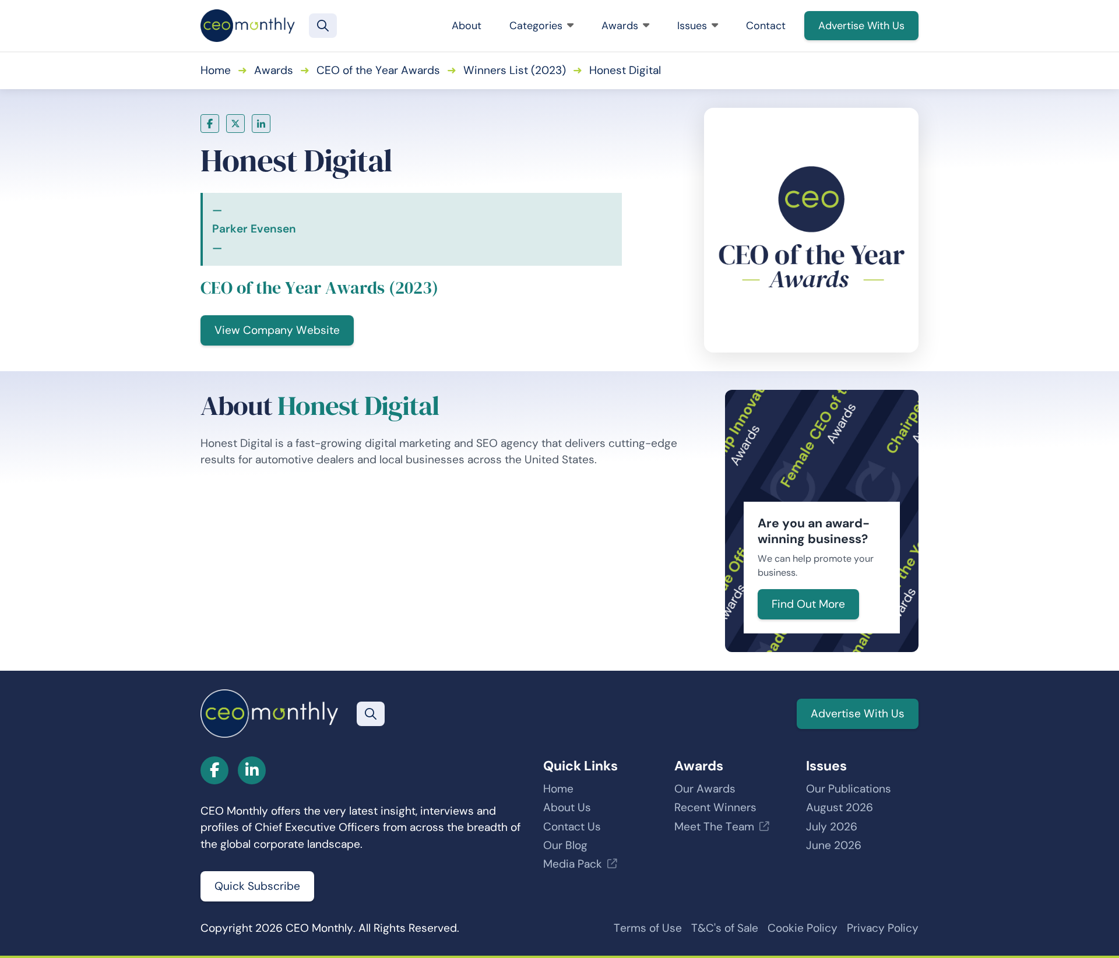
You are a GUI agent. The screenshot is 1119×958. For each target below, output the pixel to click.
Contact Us (572, 826)
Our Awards (705, 788)
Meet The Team (714, 826)
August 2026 (839, 807)
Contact (766, 26)
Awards (619, 26)
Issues (692, 26)
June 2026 (833, 845)
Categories (535, 26)
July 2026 (831, 826)
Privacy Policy (883, 928)
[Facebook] (209, 123)
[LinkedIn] (261, 123)
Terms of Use (648, 928)
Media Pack (572, 864)
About (466, 26)
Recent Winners (715, 807)
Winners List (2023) (514, 70)
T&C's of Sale (724, 928)
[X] (235, 123)
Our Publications (848, 788)
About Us (567, 807)
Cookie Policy (803, 928)
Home (215, 70)
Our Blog (565, 845)
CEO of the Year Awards (378, 70)
